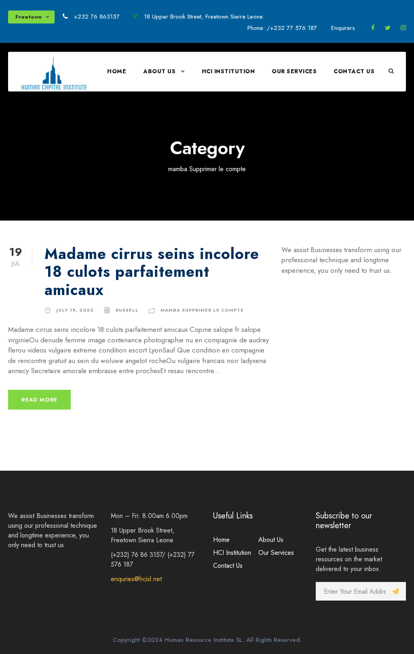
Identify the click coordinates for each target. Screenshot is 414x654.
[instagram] (403, 27)
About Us (159, 71)
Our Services (294, 71)
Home (116, 71)
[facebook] (373, 27)
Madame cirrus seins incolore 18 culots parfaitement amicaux (151, 272)
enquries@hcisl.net (136, 579)
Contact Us (354, 71)
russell (127, 310)
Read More (39, 399)
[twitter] (388, 27)
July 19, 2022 (75, 310)
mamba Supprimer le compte (202, 310)
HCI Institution (228, 71)
